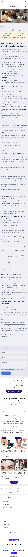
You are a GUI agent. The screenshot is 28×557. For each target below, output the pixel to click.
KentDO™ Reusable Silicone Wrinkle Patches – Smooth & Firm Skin (7, 473)
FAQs (4, 510)
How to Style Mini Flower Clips (11, 80)
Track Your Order (6, 501)
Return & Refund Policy (7, 507)
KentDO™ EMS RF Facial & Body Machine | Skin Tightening (20, 473)
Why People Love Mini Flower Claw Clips (13, 63)
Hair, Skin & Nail (12, 332)
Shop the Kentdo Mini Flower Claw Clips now (14, 324)
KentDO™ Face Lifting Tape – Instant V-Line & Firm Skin (20, 451)
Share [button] (3, 26)
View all (14, 482)
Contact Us (5, 513)
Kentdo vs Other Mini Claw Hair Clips (12, 78)
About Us (4, 521)
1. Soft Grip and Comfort (10, 68)
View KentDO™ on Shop (14, 391)
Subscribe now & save (17, 37)
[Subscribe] (23, 410)
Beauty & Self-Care (9, 330)
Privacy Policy (6, 527)
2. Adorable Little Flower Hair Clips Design (15, 70)
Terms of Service (6, 524)
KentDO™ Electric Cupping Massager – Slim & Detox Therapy (6, 451)
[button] (2, 6)
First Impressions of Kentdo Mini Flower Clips (14, 64)
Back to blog (15, 342)
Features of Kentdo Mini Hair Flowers (12, 66)
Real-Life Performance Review (10, 73)
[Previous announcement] (2, 1)
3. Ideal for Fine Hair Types (11, 71)
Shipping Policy (6, 504)
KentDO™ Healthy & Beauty (10, 555)
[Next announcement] (25, 1)
